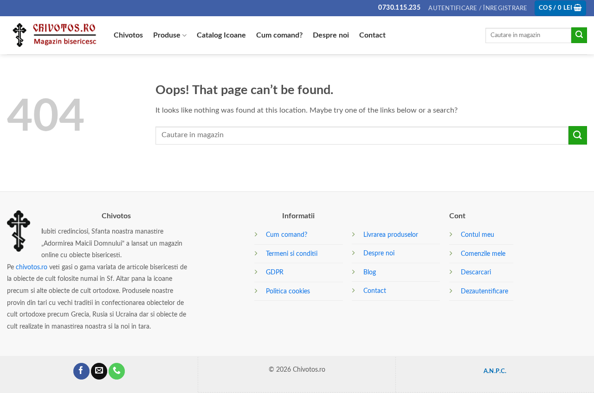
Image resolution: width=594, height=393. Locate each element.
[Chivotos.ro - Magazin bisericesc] (53, 35)
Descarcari (476, 272)
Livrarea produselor (390, 234)
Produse (167, 35)
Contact (372, 35)
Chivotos (128, 35)
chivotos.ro (31, 267)
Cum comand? (279, 35)
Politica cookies (288, 291)
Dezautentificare (484, 291)
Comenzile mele (483, 253)
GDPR (275, 272)
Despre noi (331, 35)
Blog (369, 272)
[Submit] (579, 35)
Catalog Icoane (221, 35)
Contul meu (477, 234)
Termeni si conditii (291, 253)
